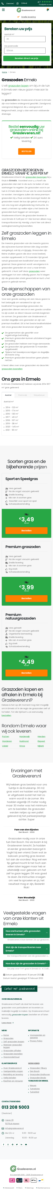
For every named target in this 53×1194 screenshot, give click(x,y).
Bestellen (26, 151)
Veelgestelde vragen (13, 1071)
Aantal (8, 395)
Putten (5, 736)
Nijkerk (41, 745)
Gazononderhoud (11, 1057)
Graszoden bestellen (13, 1054)
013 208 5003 (15, 1107)
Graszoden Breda (38, 1078)
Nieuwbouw (39, 395)
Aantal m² (9, 34)
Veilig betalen (9, 1078)
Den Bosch (35, 1071)
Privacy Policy (36, 1041)
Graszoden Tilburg (38, 1068)
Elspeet (41, 741)
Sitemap (30, 1188)
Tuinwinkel (34, 1092)
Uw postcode (11, 45)
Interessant (9, 1188)
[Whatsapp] (18, 3)
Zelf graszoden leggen (13, 1041)
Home (4, 72)
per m (26, 665)
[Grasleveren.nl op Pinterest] (12, 1144)
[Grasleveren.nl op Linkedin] (21, 1144)
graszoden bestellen (12, 368)
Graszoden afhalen (12, 1050)
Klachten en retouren (13, 1081)
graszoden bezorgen (36, 177)
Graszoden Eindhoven (40, 1074)
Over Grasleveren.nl (12, 1068)
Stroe (22, 745)
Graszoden (8, 1038)
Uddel (5, 745)
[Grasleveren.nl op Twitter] (17, 1144)
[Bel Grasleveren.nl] (3, 3)
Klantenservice (44, 1188)
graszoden (34, 271)
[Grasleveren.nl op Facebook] (3, 1144)
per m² (26, 523)
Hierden (41, 736)
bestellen (6, 715)
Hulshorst (24, 741)
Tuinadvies (35, 1089)
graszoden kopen (18, 86)
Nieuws (33, 1085)
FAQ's (20, 1188)
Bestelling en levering (13, 1074)
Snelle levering (26, 16)
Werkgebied (34, 1063)
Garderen (7, 741)
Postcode (22, 395)
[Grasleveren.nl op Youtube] (26, 1144)
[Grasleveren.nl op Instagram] (8, 1144)
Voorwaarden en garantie (37, 1036)
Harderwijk (24, 736)
